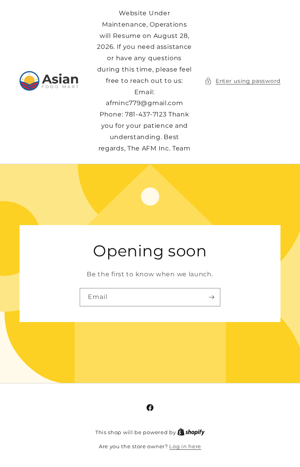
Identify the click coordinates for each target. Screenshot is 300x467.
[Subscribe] (211, 297)
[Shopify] (191, 432)
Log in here (185, 446)
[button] (242, 81)
